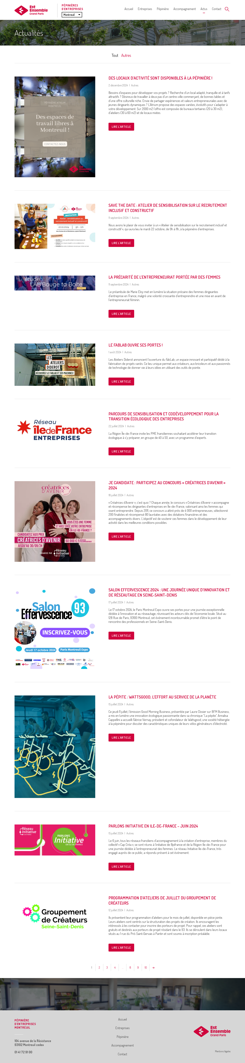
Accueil (128, 9)
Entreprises (145, 9)
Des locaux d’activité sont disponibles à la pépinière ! (160, 77)
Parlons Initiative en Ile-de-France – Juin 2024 (153, 825)
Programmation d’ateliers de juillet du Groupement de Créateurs (162, 900)
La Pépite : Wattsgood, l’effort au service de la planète (162, 696)
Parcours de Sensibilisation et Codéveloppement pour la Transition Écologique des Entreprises (164, 416)
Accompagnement (184, 9)
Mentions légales (222, 1051)
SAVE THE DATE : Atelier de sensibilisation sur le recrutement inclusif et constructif (168, 207)
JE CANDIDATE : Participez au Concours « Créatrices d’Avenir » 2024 (167, 485)
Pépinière (163, 9)
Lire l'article (121, 126)
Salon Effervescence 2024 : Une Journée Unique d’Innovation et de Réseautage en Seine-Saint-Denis (169, 592)
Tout (115, 55)
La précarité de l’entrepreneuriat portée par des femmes (164, 277)
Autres (126, 55)
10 (146, 967)
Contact (216, 9)
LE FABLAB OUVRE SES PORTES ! (136, 344)
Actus (204, 9)
